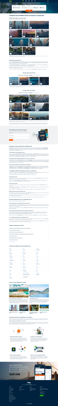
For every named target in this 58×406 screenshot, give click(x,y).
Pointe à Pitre (24, 269)
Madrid (23, 262)
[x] (29, 403)
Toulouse (24, 34)
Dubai (36, 255)
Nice (30, 25)
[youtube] (31, 403)
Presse (10, 391)
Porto (30, 99)
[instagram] (28, 403)
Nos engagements (11, 389)
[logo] (10, 1)
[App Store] (17, 374)
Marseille (11, 25)
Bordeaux (24, 51)
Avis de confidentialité (12, 399)
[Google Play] (12, 374)
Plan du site (10, 400)
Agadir (10, 248)
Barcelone (11, 99)
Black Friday (31, 390)
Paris (10, 81)
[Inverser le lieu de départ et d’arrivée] (23, 8)
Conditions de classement (12, 397)
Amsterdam (11, 116)
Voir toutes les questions (12, 241)
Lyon (37, 34)
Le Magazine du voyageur (33, 389)
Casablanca (10, 255)
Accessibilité (10, 401)
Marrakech (11, 51)
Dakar (23, 255)
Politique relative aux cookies (12, 398)
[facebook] (27, 403)
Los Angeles (10, 262)
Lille (10, 34)
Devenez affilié (11, 390)
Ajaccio (31, 81)
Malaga (31, 116)
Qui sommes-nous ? (11, 388)
